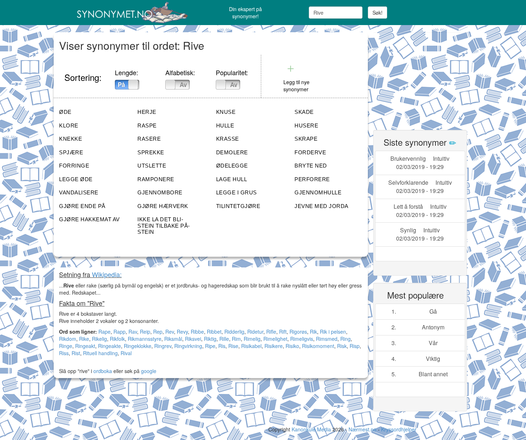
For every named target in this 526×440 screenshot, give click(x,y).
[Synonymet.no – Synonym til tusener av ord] (123, 12)
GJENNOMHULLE (317, 192)
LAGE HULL (231, 179)
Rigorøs (298, 331)
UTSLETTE (151, 166)
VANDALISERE (78, 192)
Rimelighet (275, 338)
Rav (132, 331)
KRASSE (227, 139)
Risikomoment (318, 345)
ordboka (102, 370)
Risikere (273, 345)
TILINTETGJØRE (238, 206)
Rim (236, 338)
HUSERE (306, 125)
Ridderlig (234, 331)
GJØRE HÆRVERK (162, 206)
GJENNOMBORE (159, 192)
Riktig (210, 338)
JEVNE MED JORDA (321, 206)
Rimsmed (326, 338)
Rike (84, 338)
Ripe (210, 345)
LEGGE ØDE (76, 179)
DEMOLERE (232, 152)
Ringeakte (109, 345)
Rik (313, 331)
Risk (342, 345)
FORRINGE (74, 166)
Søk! (377, 12)
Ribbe (197, 331)
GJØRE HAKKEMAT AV (89, 219)
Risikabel (251, 345)
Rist (76, 353)
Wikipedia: (107, 274)
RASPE (147, 125)
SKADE (304, 112)
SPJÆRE (71, 152)
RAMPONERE (155, 179)
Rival (126, 353)
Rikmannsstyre (144, 338)
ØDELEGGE (232, 166)
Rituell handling (100, 353)
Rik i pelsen (333, 331)
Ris (221, 345)
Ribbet (214, 331)
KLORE (68, 125)
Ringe (65, 345)
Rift (283, 331)
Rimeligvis (301, 338)
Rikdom (67, 338)
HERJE (146, 112)
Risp (355, 345)
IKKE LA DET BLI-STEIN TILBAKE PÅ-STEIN (163, 225)
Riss (64, 353)
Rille (224, 338)
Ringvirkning (188, 345)
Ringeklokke (137, 345)
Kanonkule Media (312, 429)
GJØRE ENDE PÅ (82, 206)
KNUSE (226, 112)
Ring (345, 338)
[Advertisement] (427, 77)
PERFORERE (312, 179)
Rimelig (252, 338)
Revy (182, 331)
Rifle (271, 331)
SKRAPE (305, 139)
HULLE (225, 125)
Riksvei (193, 338)
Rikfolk (117, 338)
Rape (104, 331)
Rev (169, 331)
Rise (233, 345)
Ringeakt (85, 345)
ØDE (65, 112)
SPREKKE (150, 152)
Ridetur (255, 331)
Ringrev (162, 345)
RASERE (149, 139)
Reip (145, 331)
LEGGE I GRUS (236, 192)
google (148, 370)
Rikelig (99, 338)
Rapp (119, 331)
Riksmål (173, 338)
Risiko (292, 345)
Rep (157, 331)
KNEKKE (70, 139)
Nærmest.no (362, 429)
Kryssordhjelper (399, 429)
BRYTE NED (310, 166)
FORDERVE (310, 152)
